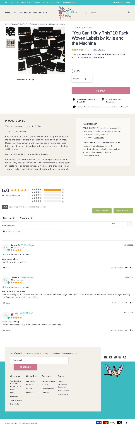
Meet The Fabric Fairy (15, 388)
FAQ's (12, 393)
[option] (42, 51)
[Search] (86, 12)
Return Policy (15, 404)
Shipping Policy (69, 2)
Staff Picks (30, 385)
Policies (60, 381)
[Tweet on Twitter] (29, 79)
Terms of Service (16, 400)
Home (7, 24)
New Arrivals (30, 381)
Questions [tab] (24, 218)
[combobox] (104, 12)
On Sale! (29, 388)
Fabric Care (46, 385)
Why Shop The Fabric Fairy (15, 382)
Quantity (76, 79)
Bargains (37, 13)
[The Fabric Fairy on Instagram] (120, 357)
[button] (127, 268)
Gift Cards (29, 392)
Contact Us (14, 397)
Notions (27, 13)
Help (128, 2)
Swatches (45, 392)
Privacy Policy (63, 394)
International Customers (62, 386)
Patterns (18, 13)
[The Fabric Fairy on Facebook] (106, 357)
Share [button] (7, 268)
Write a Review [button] (123, 211)
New (45, 13)
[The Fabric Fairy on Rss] (125, 357)
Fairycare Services (48, 381)
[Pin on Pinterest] (33, 79)
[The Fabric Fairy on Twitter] (110, 357)
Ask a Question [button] (102, 211)
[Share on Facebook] (26, 79)
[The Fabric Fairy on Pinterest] (115, 357)
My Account (118, 2)
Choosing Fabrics (48, 388)
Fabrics (8, 13)
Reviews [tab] (7, 218)
